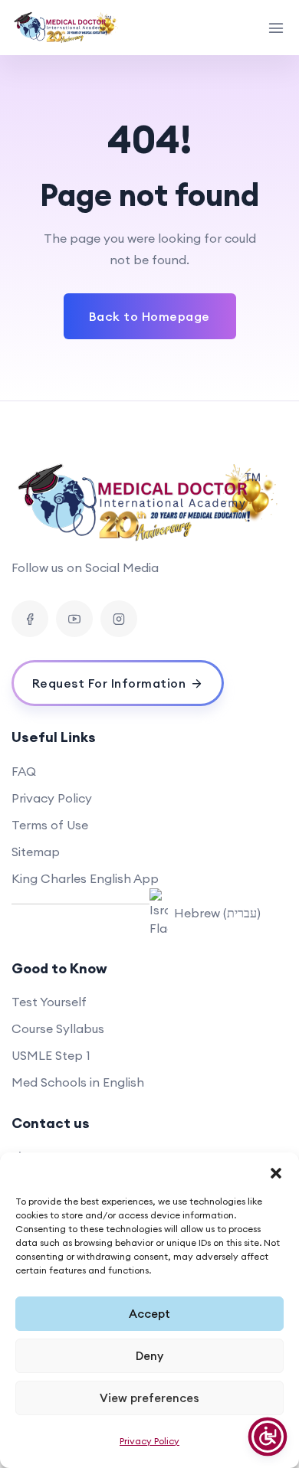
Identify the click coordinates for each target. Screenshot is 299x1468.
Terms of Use (50, 824)
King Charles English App (85, 878)
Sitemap (36, 851)
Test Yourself (49, 1001)
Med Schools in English (78, 1082)
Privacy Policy (149, 1441)
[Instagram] (118, 618)
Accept (149, 1313)
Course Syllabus (58, 1028)
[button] (276, 1171)
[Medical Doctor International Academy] (67, 27)
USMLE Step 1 (51, 1055)
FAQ (24, 771)
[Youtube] (74, 618)
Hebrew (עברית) (217, 912)
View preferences (149, 1398)
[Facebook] (30, 618)
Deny (149, 1356)
